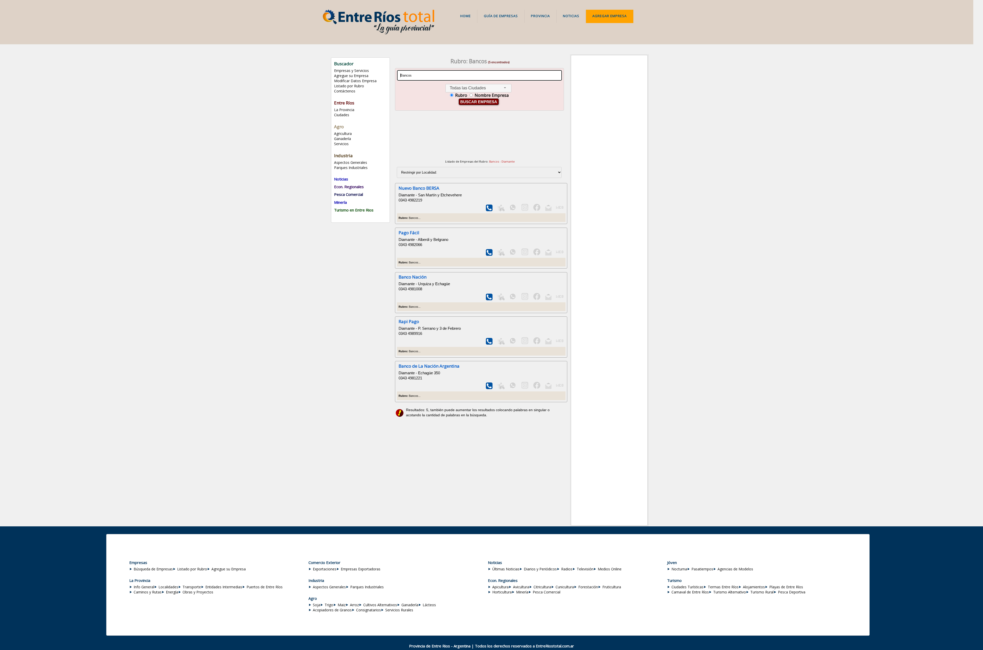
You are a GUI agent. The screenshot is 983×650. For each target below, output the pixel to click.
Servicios (341, 143)
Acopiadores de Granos (332, 610)
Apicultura (500, 586)
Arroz (354, 604)
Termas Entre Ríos (723, 586)
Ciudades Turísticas (687, 586)
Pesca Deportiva (791, 592)
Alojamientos (754, 586)
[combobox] (478, 88)
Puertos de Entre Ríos (265, 586)
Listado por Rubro (349, 85)
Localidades (168, 586)
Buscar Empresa (478, 102)
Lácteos (429, 604)
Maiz (342, 604)
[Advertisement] (480, 135)
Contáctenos (344, 91)
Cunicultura (564, 586)
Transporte (192, 586)
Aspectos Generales (350, 162)
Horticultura (502, 592)
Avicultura (521, 586)
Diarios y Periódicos (540, 569)
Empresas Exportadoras (360, 569)
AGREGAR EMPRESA (609, 16)
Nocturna (679, 569)
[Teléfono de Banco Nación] (489, 299)
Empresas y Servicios (351, 70)
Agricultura (343, 133)
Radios (566, 569)
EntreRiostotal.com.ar (555, 645)
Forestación (588, 586)
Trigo (329, 604)
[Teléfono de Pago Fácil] (489, 254)
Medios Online (610, 569)
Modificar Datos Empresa (355, 80)
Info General (144, 586)
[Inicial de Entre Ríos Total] (378, 33)
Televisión (585, 569)
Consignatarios (368, 610)
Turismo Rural (762, 592)
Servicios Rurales (399, 610)
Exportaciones (324, 569)
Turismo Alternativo (729, 592)
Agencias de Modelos (735, 569)
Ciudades (341, 114)
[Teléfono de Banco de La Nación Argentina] (489, 388)
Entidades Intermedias (223, 586)
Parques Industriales (351, 167)
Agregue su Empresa (351, 75)
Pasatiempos (702, 569)
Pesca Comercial (546, 592)
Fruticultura (611, 586)
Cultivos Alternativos (380, 604)
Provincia (540, 16)
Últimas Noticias (505, 569)
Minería (522, 592)
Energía (172, 592)
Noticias (571, 16)
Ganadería (342, 138)
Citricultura (542, 586)
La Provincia (344, 109)
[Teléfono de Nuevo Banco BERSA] (489, 210)
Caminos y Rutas (148, 592)
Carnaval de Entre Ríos (690, 592)
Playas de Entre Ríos (786, 586)
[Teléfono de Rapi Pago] (489, 343)
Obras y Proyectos (198, 592)
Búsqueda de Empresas (153, 569)
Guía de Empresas (501, 16)
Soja (316, 604)
